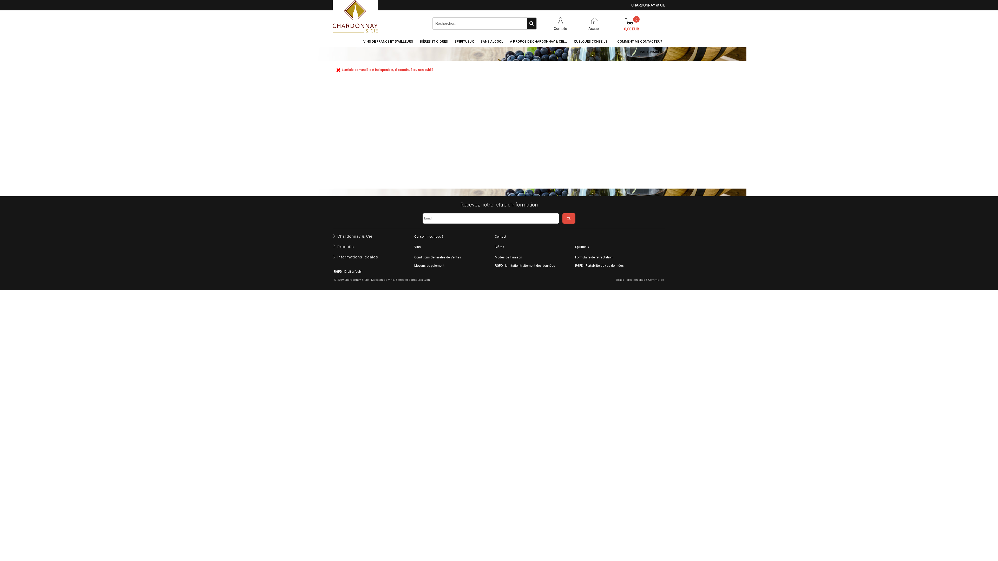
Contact (500, 236)
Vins (417, 247)
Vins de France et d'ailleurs (388, 41)
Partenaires (651, 52)
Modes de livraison (508, 257)
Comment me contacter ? (639, 41)
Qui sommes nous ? (428, 236)
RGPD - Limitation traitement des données (525, 266)
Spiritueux (464, 41)
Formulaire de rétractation (594, 257)
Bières (499, 247)
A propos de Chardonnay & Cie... (538, 41)
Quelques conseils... (592, 41)
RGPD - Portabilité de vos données (599, 266)
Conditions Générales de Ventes (437, 257)
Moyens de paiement (429, 266)
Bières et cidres (434, 41)
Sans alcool (492, 41)
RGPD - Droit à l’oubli (348, 271)
